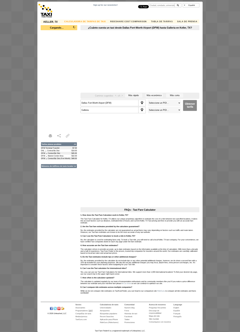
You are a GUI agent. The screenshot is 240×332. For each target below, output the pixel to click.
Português (177, 316)
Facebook (128, 316)
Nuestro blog (129, 308)
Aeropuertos (105, 311)
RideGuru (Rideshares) (109, 322)
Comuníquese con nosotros (160, 322)
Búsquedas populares (108, 314)
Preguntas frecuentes (157, 308)
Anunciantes (80, 308)
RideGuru (161, 291)
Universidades (105, 308)
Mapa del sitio (154, 316)
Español (176, 311)
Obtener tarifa (190, 105)
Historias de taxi (130, 314)
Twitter (127, 319)
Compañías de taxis (83, 314)
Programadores (81, 311)
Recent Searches (107, 316)
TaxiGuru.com (81, 319)
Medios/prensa (81, 316)
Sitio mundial (154, 319)
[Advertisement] (59, 81)
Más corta (174, 95)
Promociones (129, 322)
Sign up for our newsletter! (105, 5)
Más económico (154, 95)
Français (176, 314)
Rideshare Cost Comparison (128, 21)
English (176, 308)
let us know (126, 283)
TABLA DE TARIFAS (162, 21)
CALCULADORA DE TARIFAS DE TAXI (85, 21)
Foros (126, 311)
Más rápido (133, 95)
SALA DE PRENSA (187, 21)
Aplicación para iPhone (109, 319)
